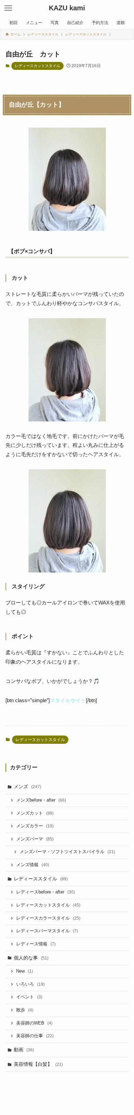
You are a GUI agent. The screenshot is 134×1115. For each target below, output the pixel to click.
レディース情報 (36, 944)
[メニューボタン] (8, 8)
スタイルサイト (68, 700)
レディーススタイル (41, 878)
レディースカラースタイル (48, 918)
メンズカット (35, 813)
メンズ (27, 786)
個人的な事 (31, 958)
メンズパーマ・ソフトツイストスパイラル (67, 851)
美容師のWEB (34, 1023)
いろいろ (30, 984)
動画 (24, 1049)
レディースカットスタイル (37, 66)
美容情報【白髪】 (38, 1064)
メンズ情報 (32, 864)
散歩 (24, 1010)
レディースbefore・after (45, 892)
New (24, 971)
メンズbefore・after (41, 800)
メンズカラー (35, 826)
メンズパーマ (35, 839)
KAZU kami (67, 8)
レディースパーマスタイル (47, 931)
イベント (29, 997)
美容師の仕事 (35, 1035)
